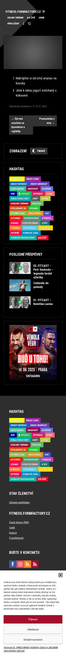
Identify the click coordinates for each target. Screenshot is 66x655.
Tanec (15, 223)
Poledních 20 (19, 208)
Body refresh (19, 184)
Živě (33, 17)
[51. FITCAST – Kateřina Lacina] (32, 311)
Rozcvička (35, 213)
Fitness (39, 193)
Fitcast (25, 193)
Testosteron (31, 223)
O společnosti (16, 537)
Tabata (47, 218)
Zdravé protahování (23, 237)
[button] (60, 575)
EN (13, 193)
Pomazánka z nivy (47, 121)
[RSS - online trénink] (34, 564)
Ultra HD (46, 228)
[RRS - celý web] (27, 564)
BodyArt (33, 188)
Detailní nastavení (33, 639)
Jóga (45, 198)
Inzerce (13, 532)
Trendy (16, 228)
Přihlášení (13, 23)
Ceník (41, 17)
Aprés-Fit (17, 179)
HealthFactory (20, 198)
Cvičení (47, 188)
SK (47, 213)
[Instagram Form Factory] (20, 564)
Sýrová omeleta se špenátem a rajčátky (18, 125)
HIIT (36, 198)
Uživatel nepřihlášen (19, 502)
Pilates (37, 203)
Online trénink (15, 17)
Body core (32, 179)
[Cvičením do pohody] (32, 294)
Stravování (31, 218)
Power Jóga (18, 213)
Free (50, 193)
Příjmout (33, 619)
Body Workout (39, 184)
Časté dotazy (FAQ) (19, 522)
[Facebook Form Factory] (12, 564)
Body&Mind (18, 188)
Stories (16, 218)
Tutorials (30, 228)
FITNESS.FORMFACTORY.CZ (23, 11)
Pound (34, 208)
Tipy (45, 223)
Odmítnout (33, 629)
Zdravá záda (31, 233)
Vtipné (15, 233)
